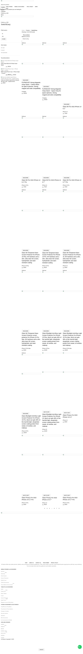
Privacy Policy (49, 653)
